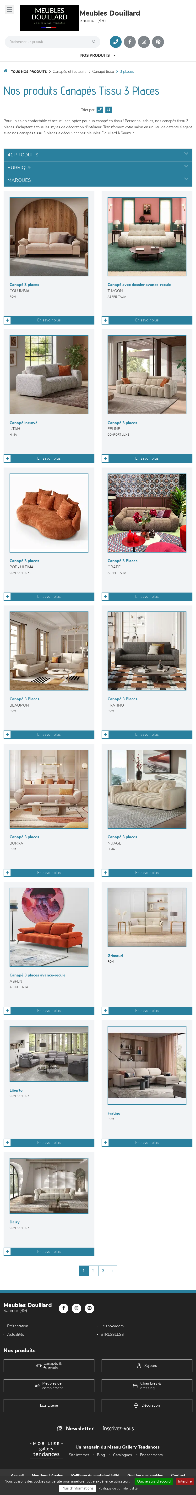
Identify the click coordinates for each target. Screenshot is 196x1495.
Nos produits (95, 55)
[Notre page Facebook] (130, 42)
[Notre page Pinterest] (158, 42)
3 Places (127, 72)
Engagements (151, 1455)
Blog (101, 1455)
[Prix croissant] (99, 110)
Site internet (79, 1455)
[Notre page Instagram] (144, 42)
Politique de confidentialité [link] (117, 1488)
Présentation (17, 1326)
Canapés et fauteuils (70, 72)
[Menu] (9, 9)
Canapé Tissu (103, 72)
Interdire (185, 1481)
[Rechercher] (95, 42)
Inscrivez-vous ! (119, 1428)
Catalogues (122, 1455)
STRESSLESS (112, 1334)
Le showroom (112, 1326)
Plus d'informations (77, 1488)
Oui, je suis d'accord (154, 1481)
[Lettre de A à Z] (108, 110)
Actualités (15, 1334)
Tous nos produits (29, 72)
